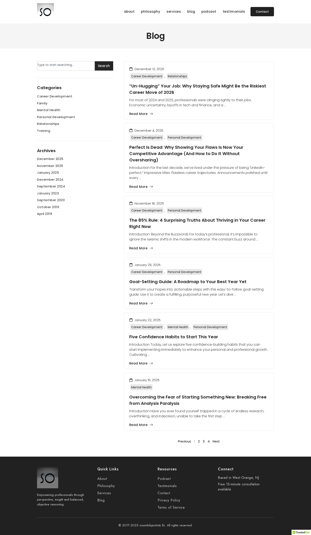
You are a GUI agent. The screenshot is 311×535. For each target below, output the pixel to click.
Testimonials (167, 485)
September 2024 (51, 186)
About (102, 478)
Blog (101, 500)
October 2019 (48, 207)
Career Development (146, 76)
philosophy (150, 12)
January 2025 (48, 172)
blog (191, 12)
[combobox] (66, 66)
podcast (208, 12)
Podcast (164, 478)
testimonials (234, 12)
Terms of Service (171, 507)
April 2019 (44, 214)
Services (104, 493)
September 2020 (51, 200)
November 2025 (50, 166)
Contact (164, 493)
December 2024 (50, 179)
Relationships (177, 76)
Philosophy (106, 485)
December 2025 (50, 159)
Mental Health (178, 327)
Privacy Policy (169, 500)
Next (216, 441)
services (174, 12)
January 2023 (48, 193)
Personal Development (184, 137)
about (129, 12)
